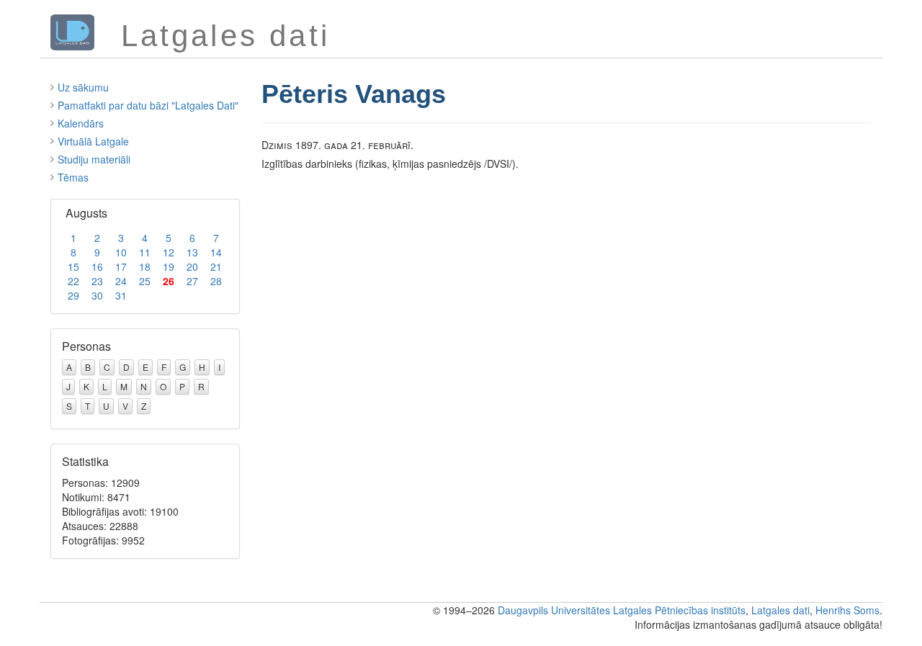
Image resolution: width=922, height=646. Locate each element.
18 (145, 266)
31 (121, 295)
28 (216, 281)
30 (97, 295)
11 (145, 252)
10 (121, 252)
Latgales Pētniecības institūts (679, 610)
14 (216, 252)
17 (121, 266)
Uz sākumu (83, 87)
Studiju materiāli (94, 159)
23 (97, 281)
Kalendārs (81, 123)
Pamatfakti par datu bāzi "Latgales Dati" (148, 105)
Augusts (86, 213)
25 (145, 281)
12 (168, 252)
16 (97, 266)
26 (168, 281)
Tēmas (73, 177)
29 (73, 295)
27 (192, 281)
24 (121, 281)
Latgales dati (780, 610)
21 (216, 266)
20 (192, 266)
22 (73, 281)
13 (192, 252)
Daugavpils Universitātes (554, 610)
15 (73, 266)
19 (168, 266)
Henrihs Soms (847, 610)
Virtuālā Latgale (93, 141)
